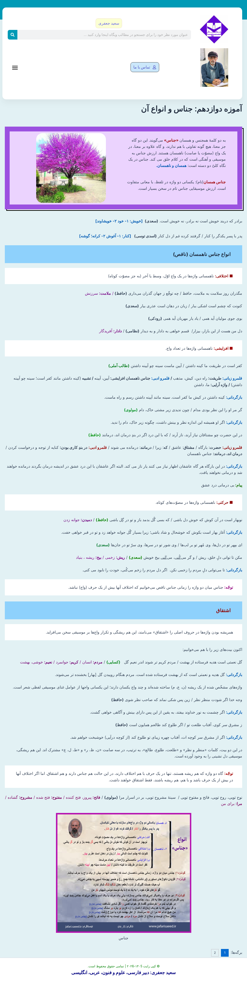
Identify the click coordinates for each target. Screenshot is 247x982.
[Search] (12, 35)
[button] (15, 67)
